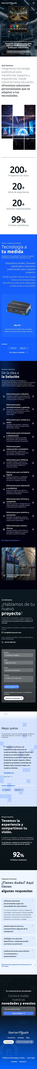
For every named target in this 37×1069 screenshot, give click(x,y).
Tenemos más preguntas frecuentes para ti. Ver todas (17, 965)
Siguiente (23, 348)
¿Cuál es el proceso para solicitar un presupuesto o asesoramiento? (16, 953)
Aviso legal (31, 1058)
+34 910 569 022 (10, 642)
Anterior (13, 348)
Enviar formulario (10, 687)
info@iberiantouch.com (12, 632)
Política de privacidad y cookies (13, 1058)
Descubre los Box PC (18, 50)
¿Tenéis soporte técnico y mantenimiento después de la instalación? (15, 928)
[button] (18, 396)
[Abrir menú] (33, 3)
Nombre (6, 652)
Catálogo (20, 1037)
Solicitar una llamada (23, 1042)
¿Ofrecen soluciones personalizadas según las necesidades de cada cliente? (15, 903)
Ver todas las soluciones (10, 540)
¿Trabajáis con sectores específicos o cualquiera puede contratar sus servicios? (16, 941)
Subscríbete (17, 1013)
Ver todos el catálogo (17, 352)
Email (5, 660)
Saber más (7, 774)
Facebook (22, 1061)
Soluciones (11, 1037)
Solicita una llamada (12, 698)
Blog (28, 1037)
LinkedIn (14, 1061)
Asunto (6, 667)
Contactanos (8, 1042)
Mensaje (6, 675)
